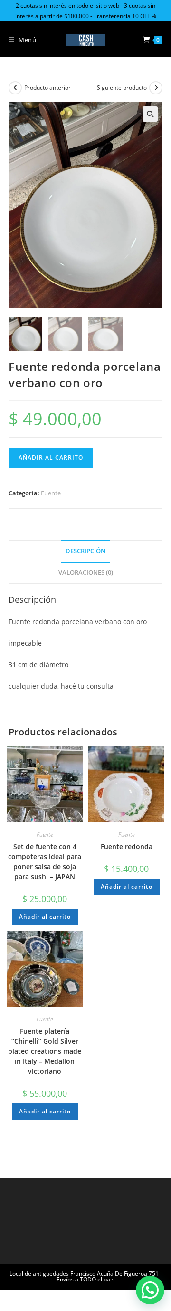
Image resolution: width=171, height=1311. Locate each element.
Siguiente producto (122, 88)
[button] (150, 114)
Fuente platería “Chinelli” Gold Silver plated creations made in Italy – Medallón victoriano (44, 1051)
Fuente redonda (126, 846)
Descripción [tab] (85, 551)
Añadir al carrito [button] (45, 916)
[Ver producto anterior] (15, 87)
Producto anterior (47, 88)
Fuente (51, 493)
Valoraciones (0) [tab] (85, 572)
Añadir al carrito (51, 457)
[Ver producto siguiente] (155, 87)
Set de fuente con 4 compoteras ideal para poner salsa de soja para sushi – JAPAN (44, 861)
